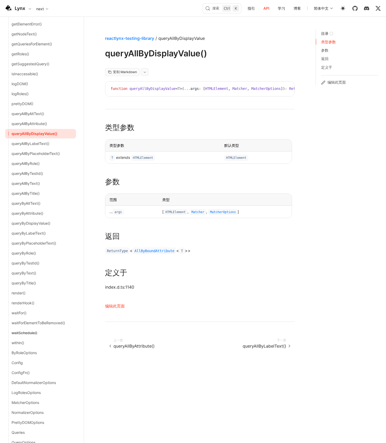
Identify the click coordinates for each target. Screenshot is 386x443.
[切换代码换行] (278, 89)
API (266, 8)
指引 (251, 8)
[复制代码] (286, 89)
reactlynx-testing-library (129, 38)
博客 (297, 8)
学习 (281, 8)
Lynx (20, 8)
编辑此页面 (115, 306)
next (40, 9)
